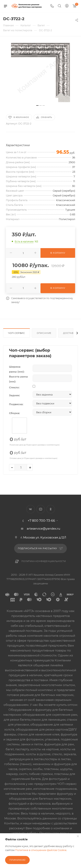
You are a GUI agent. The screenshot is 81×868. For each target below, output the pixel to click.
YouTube (40, 509)
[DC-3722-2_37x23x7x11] (40, 72)
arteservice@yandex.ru (43, 528)
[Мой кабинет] (67, 6)
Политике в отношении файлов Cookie (40, 850)
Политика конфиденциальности (43, 561)
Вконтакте (30, 509)
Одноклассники (50, 509)
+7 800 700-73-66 (41, 520)
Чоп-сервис (16, 333)
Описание (44, 333)
